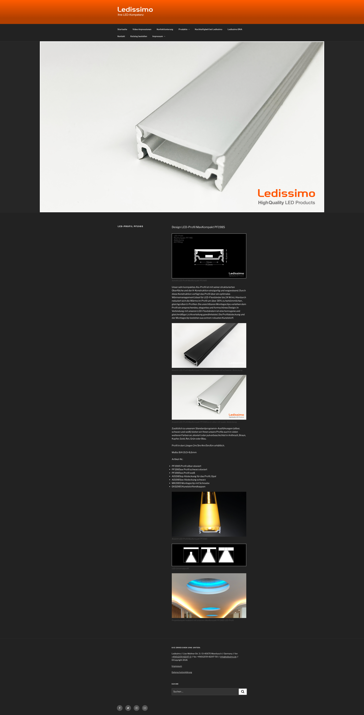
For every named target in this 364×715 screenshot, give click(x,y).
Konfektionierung (165, 29)
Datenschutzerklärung (182, 672)
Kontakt (121, 36)
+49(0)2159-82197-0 (181, 656)
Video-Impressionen (142, 29)
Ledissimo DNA (235, 29)
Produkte (183, 29)
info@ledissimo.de (228, 656)
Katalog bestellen (138, 36)
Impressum (157, 36)
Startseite (122, 29)
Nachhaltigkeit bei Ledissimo (208, 29)
